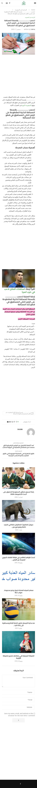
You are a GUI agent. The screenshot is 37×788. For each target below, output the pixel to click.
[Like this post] (16, 422)
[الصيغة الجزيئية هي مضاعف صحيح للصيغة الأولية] (18, 642)
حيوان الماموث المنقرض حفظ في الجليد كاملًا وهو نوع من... (18, 525)
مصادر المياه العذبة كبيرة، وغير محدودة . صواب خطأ (18, 591)
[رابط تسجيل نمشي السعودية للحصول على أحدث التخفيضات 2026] (18, 478)
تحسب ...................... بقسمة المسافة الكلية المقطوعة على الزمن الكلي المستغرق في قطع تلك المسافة (20, 413)
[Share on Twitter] (12, 422)
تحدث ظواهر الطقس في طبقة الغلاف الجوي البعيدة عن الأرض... (18, 558)
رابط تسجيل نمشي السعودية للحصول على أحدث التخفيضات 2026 (18, 493)
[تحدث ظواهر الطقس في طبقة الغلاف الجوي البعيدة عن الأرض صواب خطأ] (18, 544)
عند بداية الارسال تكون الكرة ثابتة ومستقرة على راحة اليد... (18, 624)
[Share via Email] (8, 422)
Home (33, 10)
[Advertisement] (18, 76)
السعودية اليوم (27, 105)
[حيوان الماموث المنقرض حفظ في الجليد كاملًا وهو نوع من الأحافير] (18, 511)
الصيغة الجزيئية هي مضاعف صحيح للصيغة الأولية (18, 657)
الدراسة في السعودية (21, 10)
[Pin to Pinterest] (10, 422)
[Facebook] (9, 3)
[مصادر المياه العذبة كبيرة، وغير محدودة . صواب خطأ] (18, 576)
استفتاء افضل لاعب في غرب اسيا (19, 290)
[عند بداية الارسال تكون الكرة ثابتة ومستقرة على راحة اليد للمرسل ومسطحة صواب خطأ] (18, 609)
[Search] (2, 3)
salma (33, 29)
